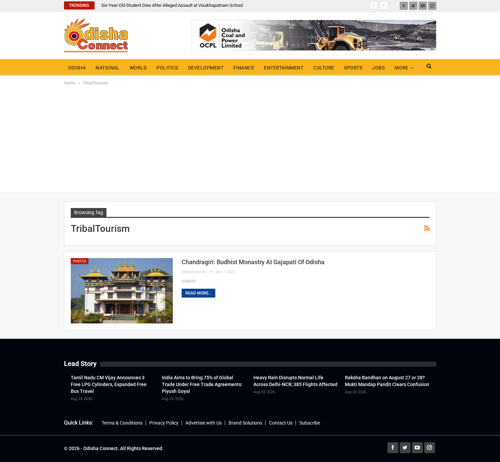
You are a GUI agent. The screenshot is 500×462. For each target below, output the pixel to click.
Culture (323, 67)
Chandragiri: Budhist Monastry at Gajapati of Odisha (253, 262)
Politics (167, 67)
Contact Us (281, 423)
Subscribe (309, 423)
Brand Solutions (245, 423)
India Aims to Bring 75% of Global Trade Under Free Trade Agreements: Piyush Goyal (202, 384)
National (108, 67)
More (402, 67)
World (138, 67)
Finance (243, 67)
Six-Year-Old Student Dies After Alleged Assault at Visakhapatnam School (172, 5)
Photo (79, 261)
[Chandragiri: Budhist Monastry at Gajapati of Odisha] (122, 290)
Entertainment (283, 67)
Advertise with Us (203, 423)
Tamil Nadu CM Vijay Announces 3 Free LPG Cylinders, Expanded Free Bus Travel (109, 384)
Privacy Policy (164, 423)
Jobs (378, 67)
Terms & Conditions (122, 423)
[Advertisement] (250, 138)
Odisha (77, 67)
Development (205, 67)
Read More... (198, 293)
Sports (353, 67)
